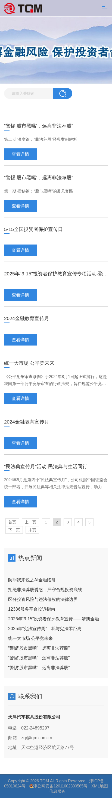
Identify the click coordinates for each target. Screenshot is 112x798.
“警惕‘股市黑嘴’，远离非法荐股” (39, 648)
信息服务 (57, 791)
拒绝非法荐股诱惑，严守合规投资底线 (45, 589)
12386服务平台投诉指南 (31, 609)
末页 (32, 530)
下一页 (14, 530)
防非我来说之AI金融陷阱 (32, 580)
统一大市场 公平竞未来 (30, 638)
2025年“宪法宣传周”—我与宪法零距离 (45, 628)
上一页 (30, 522)
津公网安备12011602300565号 (60, 786)
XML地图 (99, 786)
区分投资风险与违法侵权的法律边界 (43, 599)
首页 (12, 522)
